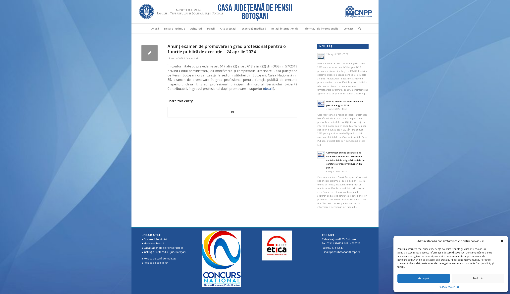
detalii (268, 88)
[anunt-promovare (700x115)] (149, 53)
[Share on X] (232, 112)
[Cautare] (358, 29)
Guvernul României (155, 239)
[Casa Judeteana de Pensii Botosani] (255, 11)
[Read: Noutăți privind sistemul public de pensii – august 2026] (321, 103)
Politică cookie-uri (449, 287)
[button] (502, 241)
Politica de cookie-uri (156, 262)
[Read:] (321, 56)
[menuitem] (155, 29)
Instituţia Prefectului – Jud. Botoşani (165, 252)
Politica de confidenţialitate (160, 258)
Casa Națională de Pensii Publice (163, 247)
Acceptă (423, 278)
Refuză (478, 278)
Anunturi (193, 58)
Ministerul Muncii (154, 243)
